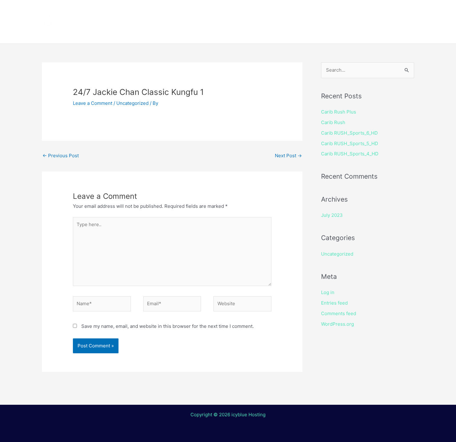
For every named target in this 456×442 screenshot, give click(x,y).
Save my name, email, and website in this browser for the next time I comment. (167, 326)
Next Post (288, 155)
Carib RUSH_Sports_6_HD (349, 133)
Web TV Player (307, 32)
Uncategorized (132, 103)
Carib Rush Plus (338, 112)
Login (267, 32)
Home (147, 10)
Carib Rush (333, 122)
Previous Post (60, 155)
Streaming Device (281, 10)
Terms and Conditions (169, 32)
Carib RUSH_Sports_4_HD (349, 154)
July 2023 (332, 215)
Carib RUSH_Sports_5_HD (349, 143)
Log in (327, 292)
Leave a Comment (92, 103)
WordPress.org (337, 324)
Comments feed (338, 313)
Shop (325, 10)
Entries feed (334, 303)
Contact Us (232, 32)
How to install (225, 10)
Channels (180, 10)
